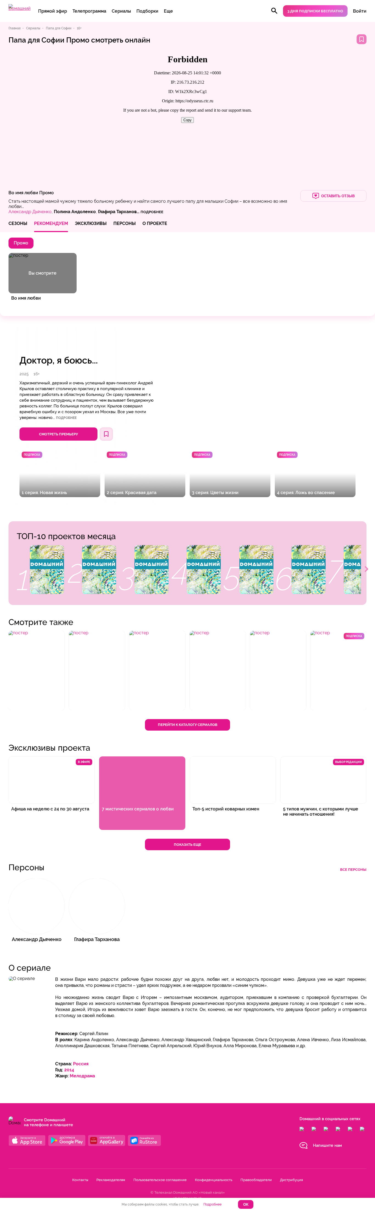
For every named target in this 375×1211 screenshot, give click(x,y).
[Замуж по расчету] (99, 570)
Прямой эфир (52, 11)
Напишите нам (327, 1145)
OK (245, 1204)
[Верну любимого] (203, 570)
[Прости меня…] (256, 570)
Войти (359, 11)
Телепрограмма (89, 11)
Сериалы (121, 11)
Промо (46, 192)
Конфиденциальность (213, 1180)
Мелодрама (82, 1075)
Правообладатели (256, 1180)
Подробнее (66, 418)
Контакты (80, 1180)
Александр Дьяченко (30, 211)
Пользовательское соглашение (160, 1180)
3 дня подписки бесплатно (315, 11)
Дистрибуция (291, 1180)
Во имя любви (23, 192)
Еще (168, 11)
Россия (81, 1063)
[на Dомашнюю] (19, 8)
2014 (69, 1069)
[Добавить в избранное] (361, 39)
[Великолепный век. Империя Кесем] (47, 570)
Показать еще (187, 845)
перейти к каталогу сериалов (187, 725)
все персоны (353, 870)
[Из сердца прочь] (308, 570)
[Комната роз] (151, 570)
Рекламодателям (110, 1180)
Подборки (147, 11)
